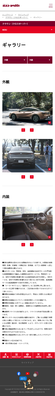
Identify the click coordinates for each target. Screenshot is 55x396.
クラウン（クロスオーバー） (15, 23)
